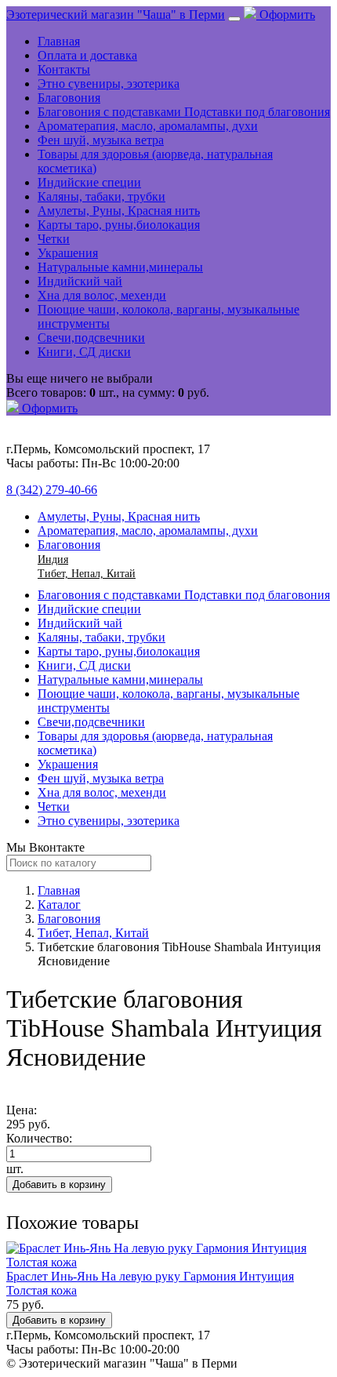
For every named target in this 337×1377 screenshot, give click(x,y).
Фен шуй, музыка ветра (101, 140)
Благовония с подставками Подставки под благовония (184, 111)
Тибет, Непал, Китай (87, 574)
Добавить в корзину (59, 1184)
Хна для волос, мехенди (102, 295)
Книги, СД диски (84, 351)
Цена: (21, 1110)
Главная (59, 41)
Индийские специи (89, 182)
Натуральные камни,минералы (120, 267)
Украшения (68, 253)
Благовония (69, 97)
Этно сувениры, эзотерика (108, 83)
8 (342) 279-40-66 (51, 489)
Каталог (59, 904)
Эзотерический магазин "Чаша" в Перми (115, 14)
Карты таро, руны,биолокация (119, 224)
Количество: (39, 1138)
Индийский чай (80, 281)
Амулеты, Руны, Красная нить (119, 210)
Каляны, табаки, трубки (101, 196)
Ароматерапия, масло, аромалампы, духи (148, 126)
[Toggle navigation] (234, 18)
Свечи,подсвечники (91, 337)
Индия (53, 559)
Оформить (285, 14)
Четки (54, 238)
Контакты (64, 69)
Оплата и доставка (87, 55)
